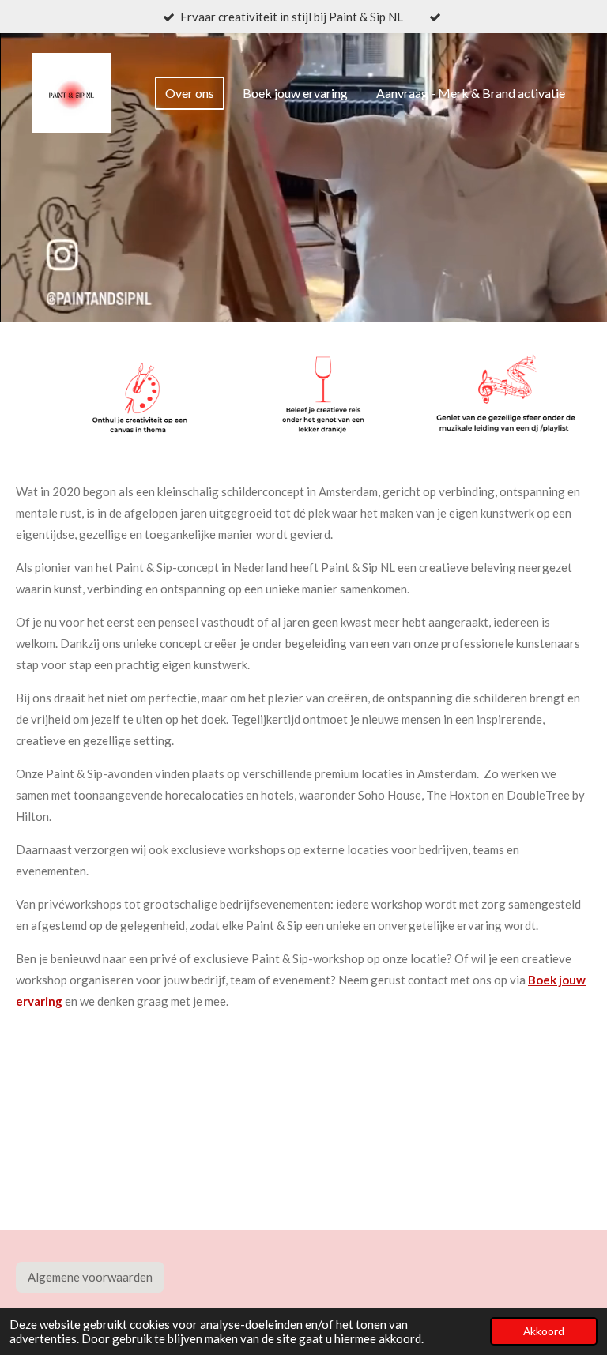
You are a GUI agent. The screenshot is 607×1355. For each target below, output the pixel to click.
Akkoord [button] (543, 1331)
